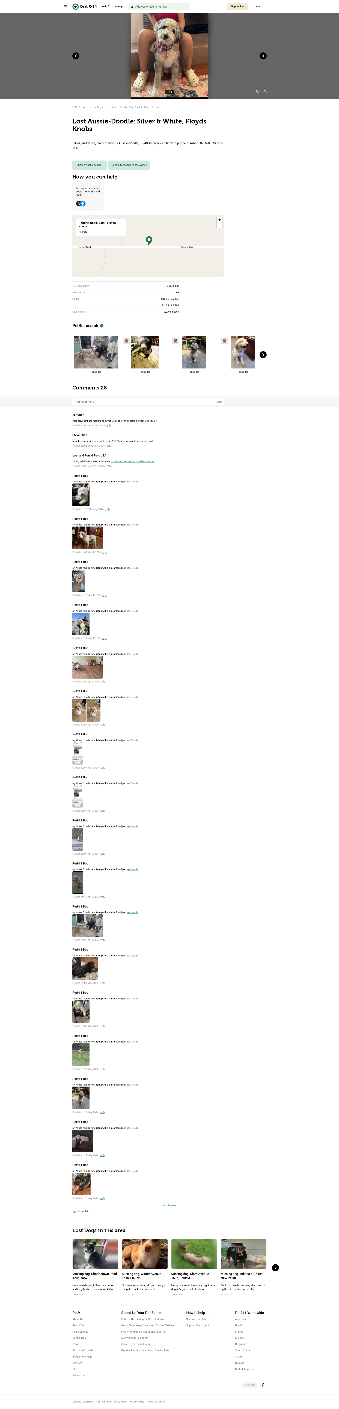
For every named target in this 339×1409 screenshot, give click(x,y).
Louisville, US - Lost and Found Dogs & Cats (133, 461)
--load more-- (169, 1205)
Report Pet (237, 6)
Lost (90, 107)
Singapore (241, 1344)
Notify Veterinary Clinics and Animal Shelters (147, 1325)
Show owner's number (89, 165)
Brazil (238, 1325)
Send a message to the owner (129, 165)
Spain (238, 1356)
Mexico (239, 1338)
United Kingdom (244, 1369)
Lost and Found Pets (82, 1401)
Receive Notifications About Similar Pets (145, 1350)
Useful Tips (79, 1338)
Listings (119, 6)
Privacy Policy (137, 1401)
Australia (240, 1319)
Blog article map (82, 1356)
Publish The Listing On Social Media (142, 1319)
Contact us (78, 1375)
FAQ (74, 1369)
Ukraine (239, 1363)
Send (219, 401)
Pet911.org (78, 107)
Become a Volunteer (198, 1319)
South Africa (242, 1350)
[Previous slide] (75, 55)
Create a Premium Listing (136, 1344)
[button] (149, 241)
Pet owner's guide (82, 1350)
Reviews (77, 1363)
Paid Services (80, 1331)
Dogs (100, 107)
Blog (75, 1344)
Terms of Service (156, 1401)
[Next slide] (263, 55)
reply (108, 425)
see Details (132, 481)
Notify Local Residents (134, 1338)
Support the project (197, 1325)
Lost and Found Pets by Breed (111, 1401)
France (239, 1331)
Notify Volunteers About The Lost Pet (143, 1331)
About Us (77, 1319)
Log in (259, 6)
